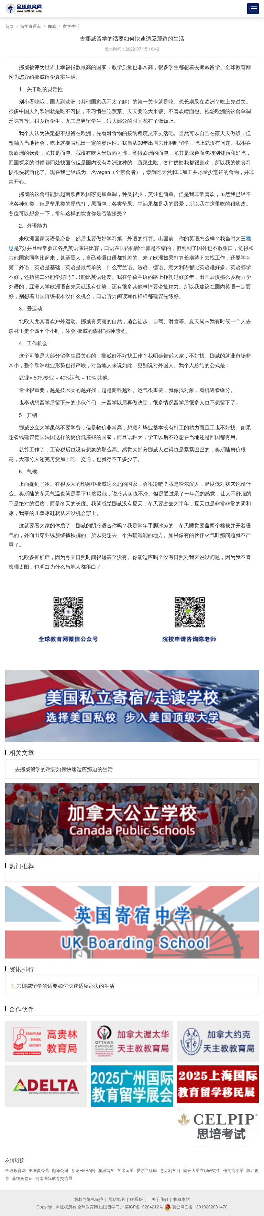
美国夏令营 (39, 1170)
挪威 (52, 26)
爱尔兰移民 (146, 1170)
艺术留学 (125, 1170)
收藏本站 (181, 1199)
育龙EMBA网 (83, 1170)
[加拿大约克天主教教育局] (218, 1041)
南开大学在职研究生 (201, 1170)
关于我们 (160, 1199)
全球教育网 (15, 1170)
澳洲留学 (106, 1170)
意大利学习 (170, 1170)
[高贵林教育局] (46, 1041)
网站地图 (116, 1199)
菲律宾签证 (22, 1178)
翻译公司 (60, 1170)
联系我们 (138, 1199)
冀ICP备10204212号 (144, 1206)
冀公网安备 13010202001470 (199, 1206)
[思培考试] (218, 1127)
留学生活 (71, 26)
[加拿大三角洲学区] (46, 1086)
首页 (9, 26)
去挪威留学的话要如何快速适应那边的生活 (64, 769)
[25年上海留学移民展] (218, 1084)
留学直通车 (30, 26)
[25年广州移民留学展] (132, 1086)
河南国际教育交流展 (54, 1178)
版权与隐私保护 (88, 1199)
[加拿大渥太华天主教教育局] (132, 1041)
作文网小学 (233, 1170)
